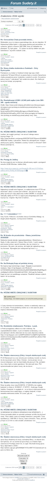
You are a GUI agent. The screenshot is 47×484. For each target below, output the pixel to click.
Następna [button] (40, 25)
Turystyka (7, 31)
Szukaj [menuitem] (45, 12)
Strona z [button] (20, 25)
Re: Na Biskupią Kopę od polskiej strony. (17, 263)
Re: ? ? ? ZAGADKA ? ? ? (11, 214)
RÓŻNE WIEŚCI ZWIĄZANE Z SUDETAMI (7, 125)
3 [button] (28, 25)
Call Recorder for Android (36, 481)
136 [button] (38, 25)
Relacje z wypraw (9, 225)
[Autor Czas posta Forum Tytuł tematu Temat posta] (23, 458)
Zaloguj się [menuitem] (43, 8)
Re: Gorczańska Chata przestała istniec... (17, 40)
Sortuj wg (23, 453)
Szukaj (19, 21)
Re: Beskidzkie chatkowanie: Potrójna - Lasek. (19, 326)
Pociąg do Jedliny (9, 153)
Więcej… (5, 8)
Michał (5, 28)
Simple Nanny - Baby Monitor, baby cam (27, 481)
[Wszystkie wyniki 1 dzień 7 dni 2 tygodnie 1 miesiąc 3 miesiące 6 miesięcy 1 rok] (23, 456)
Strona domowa (8, 474)
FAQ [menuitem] (12, 8)
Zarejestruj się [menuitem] (33, 8)
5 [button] (33, 25)
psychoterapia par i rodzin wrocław (41, 483)
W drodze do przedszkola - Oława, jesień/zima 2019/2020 (7, 228)
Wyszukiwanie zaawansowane (10, 18)
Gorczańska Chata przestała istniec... (7, 33)
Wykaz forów (18, 474)
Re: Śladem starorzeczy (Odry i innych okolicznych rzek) (23, 355)
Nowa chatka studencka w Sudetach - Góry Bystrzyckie (7, 61)
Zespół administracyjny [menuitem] (35, 474)
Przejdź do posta (40, 52)
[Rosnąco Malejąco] (23, 461)
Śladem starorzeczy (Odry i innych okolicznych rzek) (7, 348)
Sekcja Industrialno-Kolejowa (6, 88)
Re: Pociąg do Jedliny (9, 160)
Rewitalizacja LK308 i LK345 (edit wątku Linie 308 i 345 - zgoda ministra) (7, 92)
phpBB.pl (32, 480)
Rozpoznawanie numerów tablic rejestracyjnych (39, 482)
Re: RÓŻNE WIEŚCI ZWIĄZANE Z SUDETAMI (19, 132)
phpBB (16, 477)
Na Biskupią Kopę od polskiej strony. (7, 257)
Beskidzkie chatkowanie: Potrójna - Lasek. (7, 319)
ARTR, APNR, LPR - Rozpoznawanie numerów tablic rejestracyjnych (11, 481)
